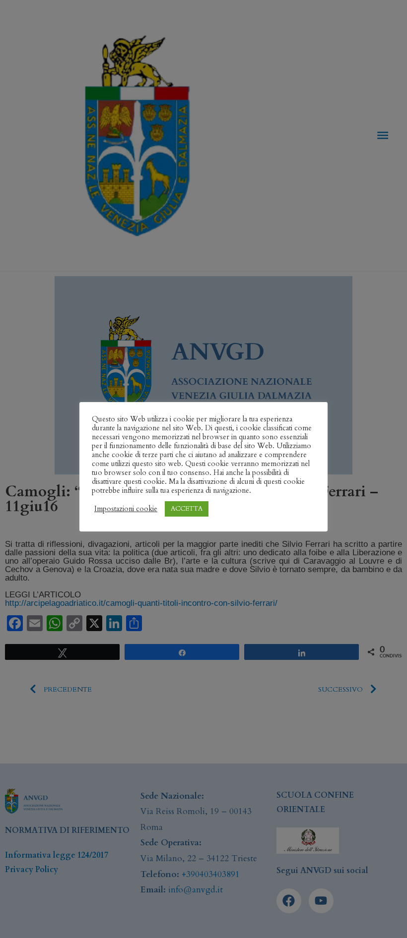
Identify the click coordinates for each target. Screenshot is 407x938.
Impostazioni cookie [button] (125, 508)
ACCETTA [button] (187, 508)
